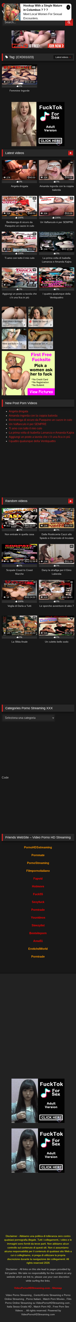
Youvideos (38, 917)
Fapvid (38, 878)
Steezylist (38, 925)
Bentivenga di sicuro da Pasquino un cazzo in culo (40, 419)
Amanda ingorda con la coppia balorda (33, 415)
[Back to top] (65, 1311)
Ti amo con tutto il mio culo (25, 428)
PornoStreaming (38, 862)
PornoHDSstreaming (38, 847)
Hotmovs (38, 886)
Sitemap (57, 1288)
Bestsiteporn (38, 933)
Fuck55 (38, 894)
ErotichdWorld (38, 948)
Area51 (38, 940)
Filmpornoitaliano (38, 870)
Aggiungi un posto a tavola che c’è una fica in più (39, 436)
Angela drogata (18, 411)
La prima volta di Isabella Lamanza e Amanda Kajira (41, 432)
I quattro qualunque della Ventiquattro (32, 441)
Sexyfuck (38, 901)
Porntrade (38, 909)
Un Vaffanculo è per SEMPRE (27, 424)
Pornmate (38, 855)
